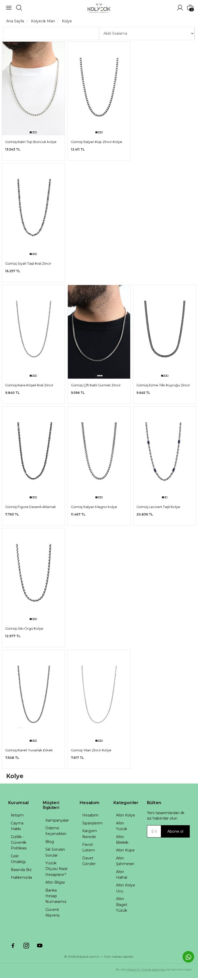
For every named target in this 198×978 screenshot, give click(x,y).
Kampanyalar (57, 820)
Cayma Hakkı (17, 826)
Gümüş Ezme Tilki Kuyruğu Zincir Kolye (163, 385)
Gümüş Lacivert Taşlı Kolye (158, 507)
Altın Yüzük (121, 826)
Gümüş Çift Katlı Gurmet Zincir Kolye (96, 385)
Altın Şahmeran (125, 861)
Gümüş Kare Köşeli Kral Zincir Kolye (29, 385)
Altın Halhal (121, 874)
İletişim (17, 815)
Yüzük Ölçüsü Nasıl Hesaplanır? (56, 869)
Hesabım (90, 815)
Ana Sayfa (15, 21)
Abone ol (175, 831)
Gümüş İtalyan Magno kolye (94, 507)
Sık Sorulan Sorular (55, 852)
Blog (49, 841)
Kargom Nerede (89, 834)
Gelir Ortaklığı (18, 859)
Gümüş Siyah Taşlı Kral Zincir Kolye (28, 263)
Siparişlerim (92, 823)
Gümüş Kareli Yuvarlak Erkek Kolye (29, 750)
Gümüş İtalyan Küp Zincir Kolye (96, 142)
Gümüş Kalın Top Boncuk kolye (30, 142)
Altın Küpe (125, 850)
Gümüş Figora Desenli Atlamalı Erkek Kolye (30, 507)
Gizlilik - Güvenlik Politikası (19, 842)
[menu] (8, 7)
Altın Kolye (125, 815)
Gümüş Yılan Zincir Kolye (91, 750)
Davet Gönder (89, 861)
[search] (19, 7)
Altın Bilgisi (55, 882)
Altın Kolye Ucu (125, 888)
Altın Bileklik (122, 839)
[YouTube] (39, 945)
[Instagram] (26, 945)
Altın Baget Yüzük (121, 904)
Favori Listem (88, 847)
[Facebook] (13, 945)
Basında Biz (21, 869)
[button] (30, 132)
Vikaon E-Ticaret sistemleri (146, 969)
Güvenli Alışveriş (52, 912)
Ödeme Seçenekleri (55, 831)
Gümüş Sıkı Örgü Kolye (24, 628)
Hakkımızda (21, 877)
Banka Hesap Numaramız (56, 896)
